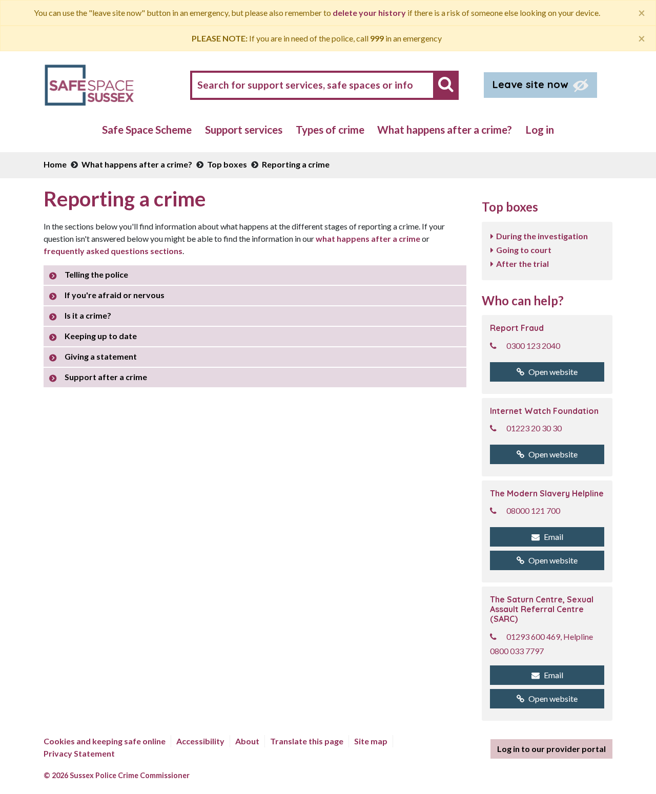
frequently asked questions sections (113, 251)
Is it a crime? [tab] (88, 315)
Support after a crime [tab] (106, 377)
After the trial (522, 263)
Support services (243, 129)
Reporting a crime (296, 164)
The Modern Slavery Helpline (547, 493)
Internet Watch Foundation (544, 411)
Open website (553, 372)
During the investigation (542, 236)
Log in (539, 129)
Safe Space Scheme (147, 129)
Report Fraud (517, 328)
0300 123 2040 (533, 345)
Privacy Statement (79, 753)
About (247, 741)
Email (553, 536)
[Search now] (446, 84)
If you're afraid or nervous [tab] (115, 295)
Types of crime (330, 129)
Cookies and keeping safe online (105, 741)
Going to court (523, 250)
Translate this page (306, 741)
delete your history (369, 12)
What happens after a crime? (444, 129)
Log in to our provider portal (551, 749)
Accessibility (200, 741)
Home (55, 164)
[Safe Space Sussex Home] (89, 84)
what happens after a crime (368, 238)
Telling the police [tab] (96, 274)
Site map (370, 741)
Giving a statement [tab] (101, 356)
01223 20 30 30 (534, 428)
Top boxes (227, 164)
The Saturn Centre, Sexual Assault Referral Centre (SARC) (541, 609)
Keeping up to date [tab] (101, 336)
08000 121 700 (533, 510)
